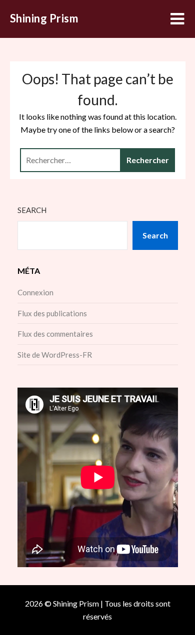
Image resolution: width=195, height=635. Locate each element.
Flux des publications (52, 313)
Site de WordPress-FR (55, 354)
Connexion (36, 292)
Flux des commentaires (55, 333)
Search (32, 210)
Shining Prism (44, 18)
